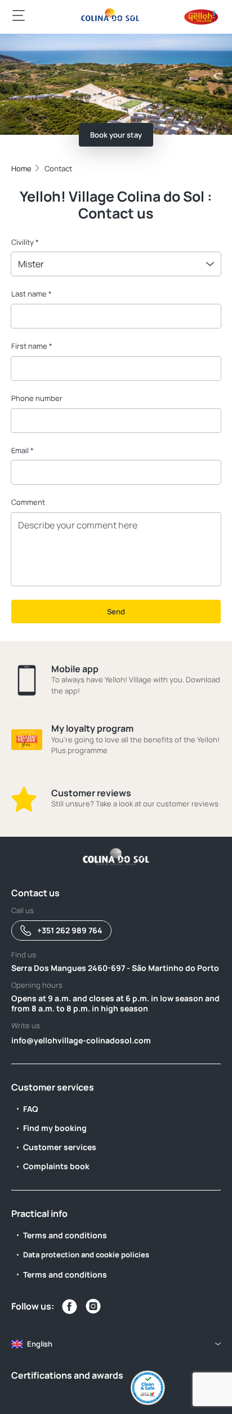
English (39, 1344)
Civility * (25, 242)
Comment (28, 502)
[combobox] (116, 264)
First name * (31, 346)
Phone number (37, 398)
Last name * (31, 294)
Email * (22, 450)
